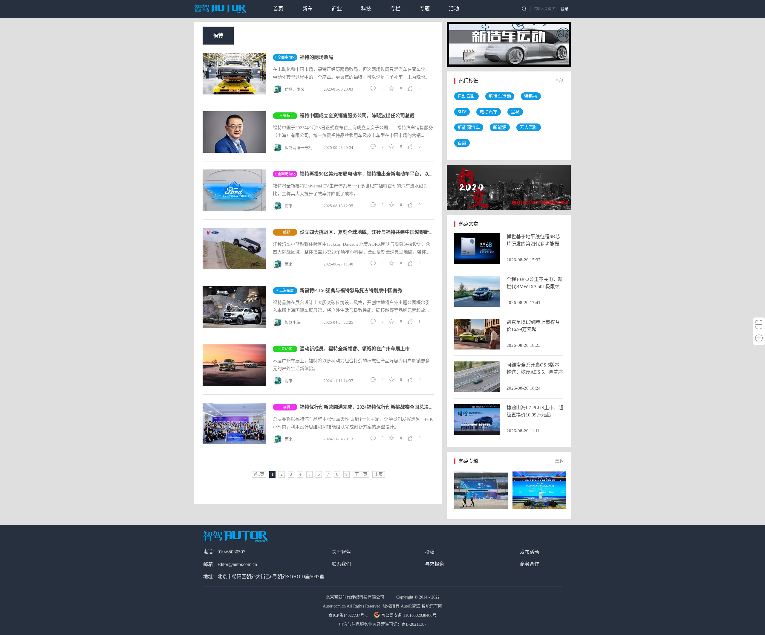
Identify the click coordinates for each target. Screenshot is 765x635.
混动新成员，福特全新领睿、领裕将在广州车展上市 (355, 348)
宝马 (515, 111)
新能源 (500, 127)
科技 (366, 9)
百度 (462, 143)
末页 (378, 474)
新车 (307, 9)
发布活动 (529, 552)
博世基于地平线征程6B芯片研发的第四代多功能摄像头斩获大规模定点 (533, 244)
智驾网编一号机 (298, 147)
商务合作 (529, 564)
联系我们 (341, 564)
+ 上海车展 (285, 291)
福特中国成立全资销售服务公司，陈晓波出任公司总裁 (357, 115)
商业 (337, 9)
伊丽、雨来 (294, 89)
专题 (425, 9)
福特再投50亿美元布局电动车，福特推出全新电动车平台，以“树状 (370, 173)
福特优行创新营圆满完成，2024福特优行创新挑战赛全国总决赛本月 (371, 407)
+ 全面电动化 (285, 57)
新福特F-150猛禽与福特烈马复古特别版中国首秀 (351, 290)
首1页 (259, 474)
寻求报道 (434, 564)
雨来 (289, 206)
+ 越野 (285, 232)
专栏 (395, 9)
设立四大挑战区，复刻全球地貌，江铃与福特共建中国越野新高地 (369, 232)
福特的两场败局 (316, 57)
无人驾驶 (529, 127)
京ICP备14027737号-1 (348, 615)
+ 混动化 (285, 349)
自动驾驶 (466, 96)
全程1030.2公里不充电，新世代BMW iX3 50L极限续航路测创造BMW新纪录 (535, 286)
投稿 (429, 552)
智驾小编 (292, 322)
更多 (559, 461)
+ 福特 (285, 116)
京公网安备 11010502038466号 (409, 615)
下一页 (361, 474)
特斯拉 (531, 96)
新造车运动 (500, 96)
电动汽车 (489, 111)
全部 (559, 80)
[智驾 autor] (220, 8)
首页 (278, 9)
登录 (564, 9)
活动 (454, 9)
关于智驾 (341, 552)
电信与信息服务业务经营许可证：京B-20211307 (382, 624)
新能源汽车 (469, 127)
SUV (462, 111)
